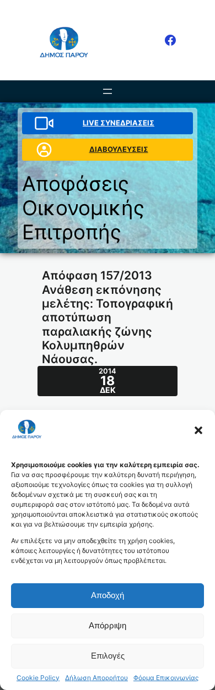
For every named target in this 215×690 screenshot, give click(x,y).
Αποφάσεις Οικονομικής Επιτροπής (83, 207)
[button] (198, 430)
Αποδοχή (107, 595)
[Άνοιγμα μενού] (107, 91)
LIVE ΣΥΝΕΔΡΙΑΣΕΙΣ (118, 122)
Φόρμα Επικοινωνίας (165, 678)
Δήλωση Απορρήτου (96, 678)
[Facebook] (170, 40)
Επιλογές (108, 655)
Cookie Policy (38, 678)
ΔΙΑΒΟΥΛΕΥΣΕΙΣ (118, 149)
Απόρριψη (107, 625)
